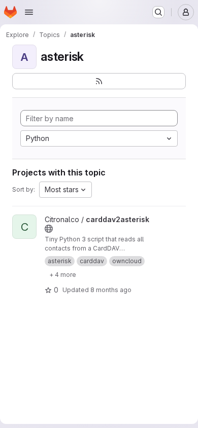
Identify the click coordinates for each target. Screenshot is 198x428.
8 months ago (110, 290)
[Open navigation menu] (29, 12)
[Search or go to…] (158, 12)
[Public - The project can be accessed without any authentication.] (49, 229)
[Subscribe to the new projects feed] (99, 81)
